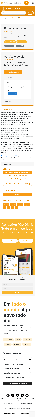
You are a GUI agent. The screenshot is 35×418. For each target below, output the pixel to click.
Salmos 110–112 (10, 42)
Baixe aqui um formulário (9, 156)
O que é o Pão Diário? (11, 360)
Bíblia (8, 18)
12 (16, 208)
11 (12, 208)
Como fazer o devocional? (13, 373)
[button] (17, 359)
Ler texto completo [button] (13, 72)
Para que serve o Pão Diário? (13, 364)
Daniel (17, 194)
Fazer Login (12, 93)
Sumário (14, 18)
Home (3, 18)
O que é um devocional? (12, 368)
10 (8, 208)
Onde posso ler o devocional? (14, 377)
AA (17, 183)
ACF (17, 179)
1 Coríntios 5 (22, 42)
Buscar (30, 13)
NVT (17, 172)
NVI (17, 176)
